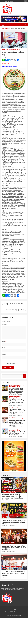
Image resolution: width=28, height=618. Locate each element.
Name (4, 341)
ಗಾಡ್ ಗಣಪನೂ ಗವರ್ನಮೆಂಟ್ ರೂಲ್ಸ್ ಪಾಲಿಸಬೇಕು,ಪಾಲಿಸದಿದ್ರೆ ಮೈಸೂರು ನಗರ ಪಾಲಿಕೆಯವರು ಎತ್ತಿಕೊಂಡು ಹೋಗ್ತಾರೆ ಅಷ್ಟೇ (16, 390)
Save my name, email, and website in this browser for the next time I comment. (14, 362)
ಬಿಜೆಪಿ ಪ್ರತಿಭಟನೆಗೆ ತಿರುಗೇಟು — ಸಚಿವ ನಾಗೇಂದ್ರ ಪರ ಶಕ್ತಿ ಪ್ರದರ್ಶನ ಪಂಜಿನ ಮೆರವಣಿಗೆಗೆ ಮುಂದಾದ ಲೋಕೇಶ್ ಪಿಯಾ (17, 412)
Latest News (6, 475)
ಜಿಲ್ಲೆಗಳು (3, 49)
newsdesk (13, 57)
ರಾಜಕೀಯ (18, 386)
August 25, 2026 (12, 394)
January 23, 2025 (6, 57)
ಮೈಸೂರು (18, 49)
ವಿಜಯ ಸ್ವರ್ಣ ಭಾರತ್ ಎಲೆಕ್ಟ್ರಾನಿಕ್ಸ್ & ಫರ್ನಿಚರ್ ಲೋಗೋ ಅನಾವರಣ (15, 310)
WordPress (18, 615)
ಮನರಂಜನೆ (11, 386)
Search (24, 376)
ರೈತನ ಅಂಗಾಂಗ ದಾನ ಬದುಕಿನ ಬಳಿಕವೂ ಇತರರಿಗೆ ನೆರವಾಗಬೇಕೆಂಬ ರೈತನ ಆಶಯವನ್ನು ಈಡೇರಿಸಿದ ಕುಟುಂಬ (17, 402)
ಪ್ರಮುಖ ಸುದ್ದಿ (13, 49)
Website (4, 354)
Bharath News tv (17, 612)
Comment (5, 324)
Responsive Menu (25, 1)
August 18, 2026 (12, 405)
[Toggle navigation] (3, 24)
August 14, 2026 (12, 436)
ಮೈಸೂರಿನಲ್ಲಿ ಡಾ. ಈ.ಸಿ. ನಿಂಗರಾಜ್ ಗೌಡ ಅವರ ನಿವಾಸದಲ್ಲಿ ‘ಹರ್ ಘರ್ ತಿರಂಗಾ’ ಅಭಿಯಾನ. (17, 433)
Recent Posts (7, 383)
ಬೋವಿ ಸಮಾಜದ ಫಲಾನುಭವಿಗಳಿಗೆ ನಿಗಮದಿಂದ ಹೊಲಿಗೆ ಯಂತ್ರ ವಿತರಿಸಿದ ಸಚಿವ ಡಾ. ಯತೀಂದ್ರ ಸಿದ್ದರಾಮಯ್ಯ (17, 423)
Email (3, 348)
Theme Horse (16, 613)
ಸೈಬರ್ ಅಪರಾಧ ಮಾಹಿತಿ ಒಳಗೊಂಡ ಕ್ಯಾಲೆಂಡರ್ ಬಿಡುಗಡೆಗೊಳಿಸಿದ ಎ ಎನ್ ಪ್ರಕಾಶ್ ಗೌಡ (13, 304)
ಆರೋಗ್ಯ (10, 385)
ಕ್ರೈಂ (13, 396)
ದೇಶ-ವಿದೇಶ (8, 49)
